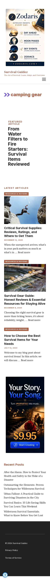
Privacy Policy (11, 550)
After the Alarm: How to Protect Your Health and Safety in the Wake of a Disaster (25, 476)
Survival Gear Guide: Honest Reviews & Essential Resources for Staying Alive (24, 299)
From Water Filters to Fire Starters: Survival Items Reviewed (19, 146)
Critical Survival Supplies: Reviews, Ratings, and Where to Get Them (23, 232)
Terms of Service (13, 557)
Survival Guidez (16, 72)
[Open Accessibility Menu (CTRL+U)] (5, 574)
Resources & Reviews (16, 194)
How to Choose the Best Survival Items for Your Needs (22, 339)
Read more (24, 252)
